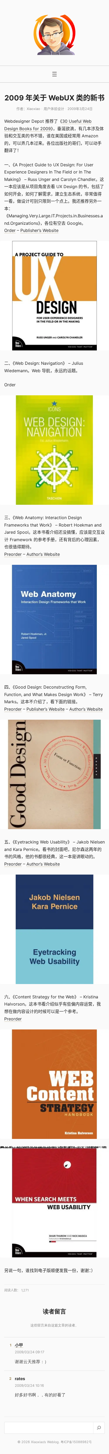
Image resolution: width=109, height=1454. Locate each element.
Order (10, 230)
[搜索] (99, 1428)
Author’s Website (43, 554)
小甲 (19, 1345)
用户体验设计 (54, 109)
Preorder (13, 554)
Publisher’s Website (39, 230)
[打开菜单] (54, 74)
